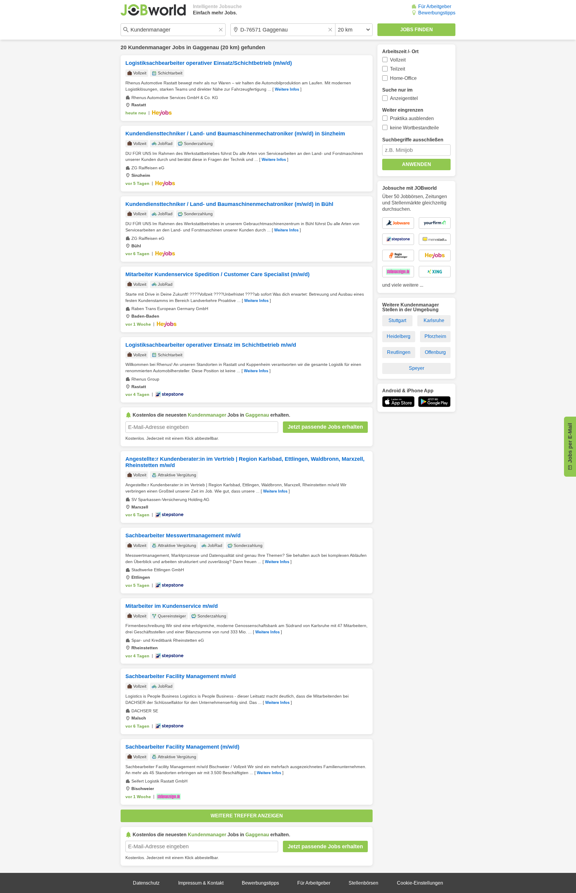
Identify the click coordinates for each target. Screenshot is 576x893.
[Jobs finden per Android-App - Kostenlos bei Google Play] (434, 401)
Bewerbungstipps (436, 12)
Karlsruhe (434, 320)
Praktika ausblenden (412, 118)
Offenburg (435, 352)
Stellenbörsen (363, 882)
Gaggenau (206, 47)
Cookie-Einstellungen (420, 882)
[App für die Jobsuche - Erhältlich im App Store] (398, 401)
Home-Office (403, 78)
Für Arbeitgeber (434, 6)
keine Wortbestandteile (414, 127)
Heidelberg (398, 336)
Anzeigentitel (404, 98)
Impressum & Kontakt (201, 882)
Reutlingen (398, 352)
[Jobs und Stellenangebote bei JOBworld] (153, 10)
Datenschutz (146, 882)
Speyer (416, 368)
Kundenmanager (149, 47)
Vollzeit (398, 59)
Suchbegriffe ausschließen (412, 139)
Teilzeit (397, 68)
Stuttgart (397, 320)
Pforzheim (435, 336)
